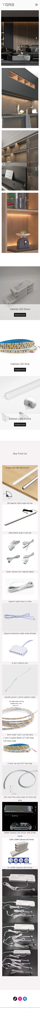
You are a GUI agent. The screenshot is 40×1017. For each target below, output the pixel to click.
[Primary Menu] (36, 4)
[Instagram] (20, 999)
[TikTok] (15, 999)
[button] (3, 38)
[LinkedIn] (25, 999)
